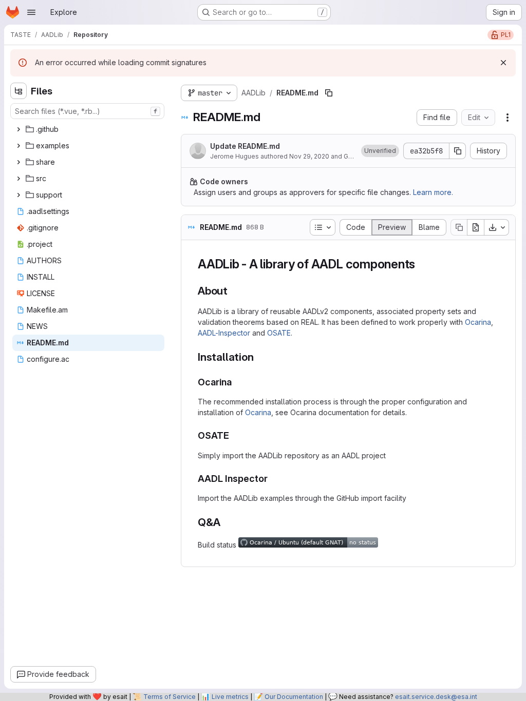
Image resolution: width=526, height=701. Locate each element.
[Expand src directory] (18, 178)
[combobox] (87, 111)
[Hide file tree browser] (18, 91)
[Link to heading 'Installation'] (259, 356)
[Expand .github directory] (18, 129)
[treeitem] (88, 129)
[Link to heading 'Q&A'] (226, 522)
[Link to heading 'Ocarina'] (237, 382)
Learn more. (433, 192)
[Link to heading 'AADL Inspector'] (273, 478)
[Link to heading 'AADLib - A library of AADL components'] (421, 264)
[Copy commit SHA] (457, 151)
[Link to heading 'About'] (233, 290)
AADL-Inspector (224, 332)
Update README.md (245, 146)
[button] (380, 151)
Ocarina (478, 322)
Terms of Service (169, 696)
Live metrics (230, 696)
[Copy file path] (329, 93)
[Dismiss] (503, 62)
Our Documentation (294, 696)
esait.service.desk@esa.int (436, 696)
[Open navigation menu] (31, 12)
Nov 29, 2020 (309, 156)
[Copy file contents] (458, 227)
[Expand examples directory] (18, 146)
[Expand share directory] (18, 162)
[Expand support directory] (18, 195)
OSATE (279, 332)
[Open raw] (475, 227)
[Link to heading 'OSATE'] (234, 435)
